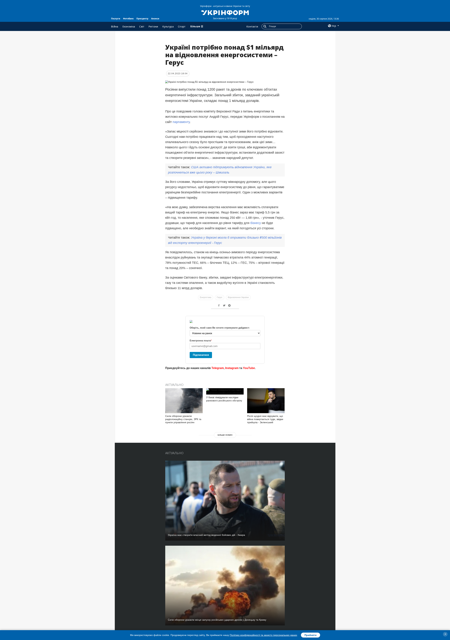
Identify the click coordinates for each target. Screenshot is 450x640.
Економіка (129, 26)
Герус (219, 297)
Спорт (182, 26)
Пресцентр (142, 18)
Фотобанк (128, 18)
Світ (141, 26)
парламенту (181, 122)
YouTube (249, 368)
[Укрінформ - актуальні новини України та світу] (225, 12)
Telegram (217, 368)
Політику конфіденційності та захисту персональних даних (263, 635)
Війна (114, 26)
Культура (168, 26)
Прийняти (310, 635)
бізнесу (256, 223)
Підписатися (201, 354)
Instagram (232, 368)
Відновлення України (238, 297)
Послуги (115, 18)
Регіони (153, 26)
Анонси (155, 18)
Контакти (252, 26)
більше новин (225, 435)
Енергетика (205, 297)
